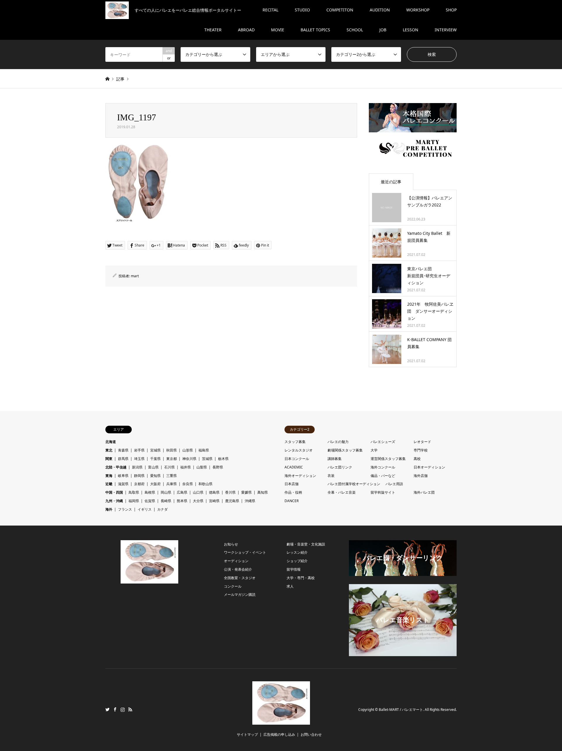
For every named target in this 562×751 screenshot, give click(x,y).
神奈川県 (189, 458)
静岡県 (139, 475)
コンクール (232, 586)
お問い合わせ (311, 734)
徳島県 (214, 492)
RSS (130, 709)
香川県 (230, 492)
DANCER (292, 500)
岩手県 (139, 450)
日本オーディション (429, 467)
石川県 (169, 467)
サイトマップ (247, 734)
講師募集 (335, 458)
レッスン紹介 (297, 552)
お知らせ (231, 544)
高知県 (262, 492)
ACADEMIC (294, 467)
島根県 (150, 492)
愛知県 (155, 475)
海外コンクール (383, 467)
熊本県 (182, 500)
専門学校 (421, 450)
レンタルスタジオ (299, 450)
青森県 (123, 450)
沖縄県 (250, 500)
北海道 (110, 441)
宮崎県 (214, 500)
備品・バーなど (383, 475)
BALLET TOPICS (315, 29)
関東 (108, 458)
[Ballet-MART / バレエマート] (281, 721)
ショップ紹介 (297, 560)
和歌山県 (205, 483)
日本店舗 (292, 483)
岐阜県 (123, 475)
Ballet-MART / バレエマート (401, 709)
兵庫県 (171, 483)
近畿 (108, 483)
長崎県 (166, 500)
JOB (382, 29)
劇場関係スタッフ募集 (345, 450)
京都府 (139, 483)
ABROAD (246, 29)
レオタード (422, 441)
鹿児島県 (232, 500)
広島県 (182, 492)
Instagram (123, 709)
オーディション (236, 560)
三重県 (171, 475)
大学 (374, 450)
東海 (108, 475)
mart (135, 275)
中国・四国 (114, 492)
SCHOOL (355, 29)
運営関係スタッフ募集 (388, 458)
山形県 (187, 450)
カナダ (162, 509)
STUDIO (302, 10)
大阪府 (155, 483)
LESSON (410, 29)
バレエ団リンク (340, 467)
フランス (125, 509)
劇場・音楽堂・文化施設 (306, 544)
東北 (108, 450)
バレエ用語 (394, 483)
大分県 (198, 500)
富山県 (153, 467)
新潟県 (137, 467)
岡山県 (166, 492)
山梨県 (201, 467)
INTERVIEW (446, 29)
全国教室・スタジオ (240, 577)
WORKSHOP (417, 10)
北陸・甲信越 (115, 467)
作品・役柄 (293, 492)
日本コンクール (297, 458)
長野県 (218, 467)
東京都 (171, 458)
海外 (108, 509)
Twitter (107, 709)
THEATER (213, 29)
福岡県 (133, 500)
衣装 (331, 475)
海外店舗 (421, 475)
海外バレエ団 (424, 492)
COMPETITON (339, 10)
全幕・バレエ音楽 (342, 492)
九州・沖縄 (114, 500)
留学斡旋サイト (383, 492)
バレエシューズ (383, 441)
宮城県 (155, 450)
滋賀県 (123, 483)
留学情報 (294, 569)
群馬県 (123, 458)
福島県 (203, 450)
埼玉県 (139, 458)
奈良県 (187, 483)
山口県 (198, 492)
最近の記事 (391, 181)
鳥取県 (133, 492)
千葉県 (155, 458)
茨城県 (207, 458)
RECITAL (270, 10)
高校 (417, 458)
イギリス (145, 509)
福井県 (185, 467)
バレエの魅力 (338, 441)
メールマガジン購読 (240, 594)
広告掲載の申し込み (279, 734)
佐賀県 (150, 500)
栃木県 (223, 458)
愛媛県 (246, 492)
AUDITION (380, 10)
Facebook (115, 709)
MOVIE (277, 29)
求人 (290, 586)
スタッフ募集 (295, 441)
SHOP (451, 10)
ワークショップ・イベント (245, 552)
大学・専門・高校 (301, 577)
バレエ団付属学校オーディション (354, 483)
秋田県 (171, 450)
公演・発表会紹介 (238, 569)
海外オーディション (300, 475)
